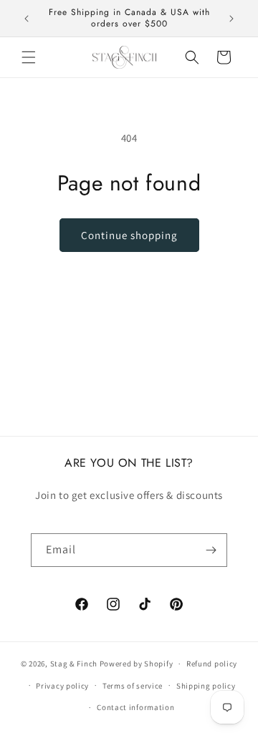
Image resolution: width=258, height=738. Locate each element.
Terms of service (132, 686)
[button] (28, 57)
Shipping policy (206, 686)
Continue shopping (129, 235)
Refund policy (211, 664)
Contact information (135, 707)
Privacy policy (62, 686)
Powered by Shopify (136, 664)
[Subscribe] (210, 550)
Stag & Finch (73, 664)
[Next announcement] (231, 18)
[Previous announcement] (26, 18)
